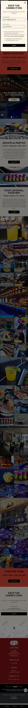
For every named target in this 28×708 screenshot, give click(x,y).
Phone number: (6, 24)
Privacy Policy (10, 36)
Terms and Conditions (19, 36)
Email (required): (6, 17)
